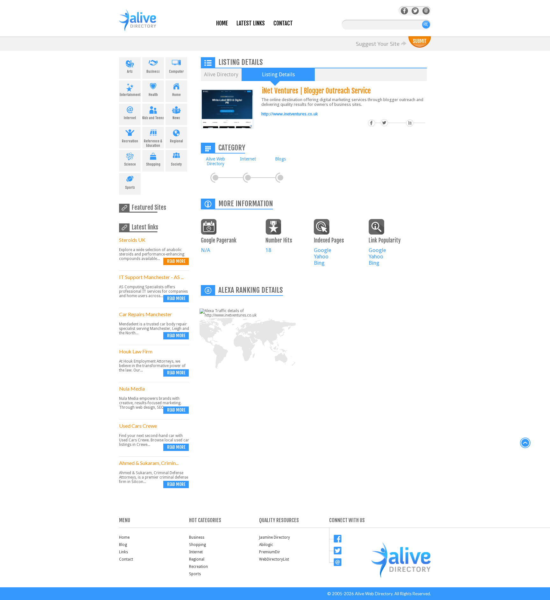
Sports (130, 187)
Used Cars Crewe (138, 426)
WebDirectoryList (274, 559)
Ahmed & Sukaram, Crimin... (149, 463)
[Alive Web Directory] (215, 178)
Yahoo (321, 256)
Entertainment (130, 94)
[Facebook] (404, 11)
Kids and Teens (153, 118)
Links (123, 552)
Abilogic (266, 544)
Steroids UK (132, 240)
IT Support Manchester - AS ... (151, 277)
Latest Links (250, 23)
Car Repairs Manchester (145, 314)
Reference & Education (153, 143)
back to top (525, 443)
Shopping (153, 164)
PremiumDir (269, 552)
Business (153, 71)
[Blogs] (280, 178)
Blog (123, 544)
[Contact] (426, 11)
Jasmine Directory (274, 537)
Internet (130, 118)
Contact (283, 23)
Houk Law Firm (135, 351)
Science (130, 164)
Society (176, 164)
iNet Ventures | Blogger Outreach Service (316, 90)
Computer (176, 71)
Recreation (130, 141)
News (176, 118)
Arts (130, 71)
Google (322, 250)
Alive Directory (221, 75)
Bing (319, 263)
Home (222, 23)
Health (153, 94)
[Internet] (248, 178)
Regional (176, 141)
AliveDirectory (144, 24)
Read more (176, 261)
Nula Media (132, 388)
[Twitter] (415, 11)
